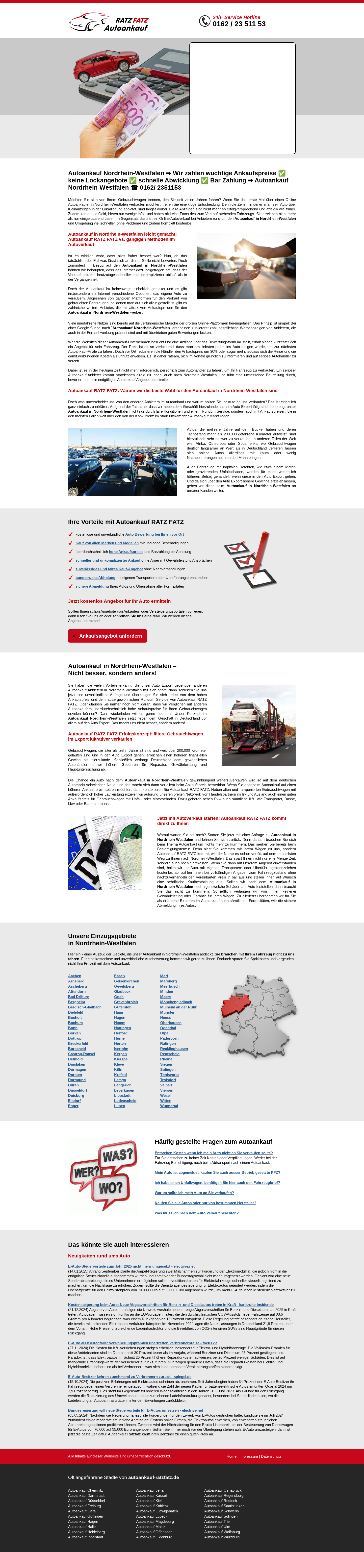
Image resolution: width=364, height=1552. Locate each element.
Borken (74, 1033)
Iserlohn (121, 1049)
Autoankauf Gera (82, 1511)
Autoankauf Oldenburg (154, 1537)
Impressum (248, 1456)
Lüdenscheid (125, 1101)
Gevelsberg (124, 986)
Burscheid (77, 1049)
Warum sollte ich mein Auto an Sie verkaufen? (194, 1193)
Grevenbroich (126, 1002)
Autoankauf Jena (149, 1490)
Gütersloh (122, 1007)
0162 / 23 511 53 (239, 24)
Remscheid (170, 1054)
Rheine (166, 1059)
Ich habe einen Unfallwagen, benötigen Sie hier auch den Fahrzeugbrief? (217, 1182)
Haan (118, 1012)
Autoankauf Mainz (150, 1527)
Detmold (75, 1059)
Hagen (119, 1017)
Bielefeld (75, 1012)
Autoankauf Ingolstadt (85, 1537)
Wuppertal (169, 1106)
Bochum (75, 1023)
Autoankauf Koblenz (152, 1506)
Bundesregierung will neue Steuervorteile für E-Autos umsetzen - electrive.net (135, 1410)
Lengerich (122, 1085)
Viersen (166, 1090)
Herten (120, 1043)
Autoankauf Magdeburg (155, 1521)
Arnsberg (76, 981)
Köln (118, 1069)
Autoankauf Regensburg (223, 1495)
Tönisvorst (169, 1075)
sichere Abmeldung (92, 586)
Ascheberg (77, 986)
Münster (167, 1012)
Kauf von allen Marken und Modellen (107, 543)
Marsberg (168, 981)
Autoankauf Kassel (151, 1495)
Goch (119, 997)
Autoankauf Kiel (148, 1501)
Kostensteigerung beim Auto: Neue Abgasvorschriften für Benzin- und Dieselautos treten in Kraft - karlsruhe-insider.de (171, 1304)
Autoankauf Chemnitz (85, 1490)
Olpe (164, 1033)
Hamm (119, 1023)
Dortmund (77, 1080)
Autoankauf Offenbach (154, 1532)
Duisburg (76, 1095)
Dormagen (77, 1069)
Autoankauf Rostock (220, 1501)
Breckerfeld (78, 1043)
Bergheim (76, 1002)
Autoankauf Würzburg (221, 1537)
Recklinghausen (174, 1049)
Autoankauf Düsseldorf (86, 1501)
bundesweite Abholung (95, 578)
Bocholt (75, 1017)
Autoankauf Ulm (217, 1527)
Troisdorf (168, 1080)
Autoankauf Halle (82, 1527)
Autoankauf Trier (217, 1521)
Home (231, 1456)
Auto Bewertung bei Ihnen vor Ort (154, 534)
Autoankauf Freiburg (84, 1506)
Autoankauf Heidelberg (86, 1532)
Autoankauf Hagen (83, 1521)
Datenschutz (271, 1456)
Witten (165, 1101)
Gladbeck (122, 991)
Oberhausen (171, 1023)
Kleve (119, 1064)
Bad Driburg (78, 997)
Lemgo (120, 1080)
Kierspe (121, 1059)
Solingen (168, 1069)
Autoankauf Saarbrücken (224, 1506)
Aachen (74, 976)
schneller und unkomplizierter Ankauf (108, 560)
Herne (119, 1038)
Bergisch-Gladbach (85, 1007)
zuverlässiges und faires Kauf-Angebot (109, 569)
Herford (121, 1033)
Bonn (73, 1028)
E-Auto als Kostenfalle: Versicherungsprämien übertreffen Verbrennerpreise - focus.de (142, 1343)
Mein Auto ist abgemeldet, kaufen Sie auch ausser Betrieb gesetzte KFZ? (217, 1172)
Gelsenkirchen (126, 981)
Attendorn (77, 991)
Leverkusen (124, 1090)
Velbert (166, 1085)
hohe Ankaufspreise (126, 552)
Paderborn (169, 1038)
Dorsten (75, 1075)
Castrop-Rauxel (81, 1054)
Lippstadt (122, 1095)
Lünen (119, 1106)
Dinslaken (76, 1064)
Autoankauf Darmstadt (86, 1495)
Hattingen (122, 1028)
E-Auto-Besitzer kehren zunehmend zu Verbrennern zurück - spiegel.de (129, 1377)
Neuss (165, 1017)
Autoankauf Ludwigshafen (157, 1511)
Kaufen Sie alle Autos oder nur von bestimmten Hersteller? (205, 1203)
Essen (119, 976)
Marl (164, 976)
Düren (73, 1085)
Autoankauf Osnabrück (223, 1490)
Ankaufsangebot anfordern (110, 636)
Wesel (165, 1095)
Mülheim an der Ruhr (178, 1007)
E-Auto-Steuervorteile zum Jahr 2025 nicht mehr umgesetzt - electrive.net (131, 1266)
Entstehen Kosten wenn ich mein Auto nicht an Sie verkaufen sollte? (214, 1153)
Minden (166, 991)
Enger (73, 1106)
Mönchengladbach (176, 1002)
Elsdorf (74, 1101)
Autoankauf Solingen (220, 1516)
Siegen (166, 1064)
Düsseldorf (77, 1090)
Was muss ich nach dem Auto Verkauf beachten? (197, 1213)
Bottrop (74, 1038)
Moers (165, 997)
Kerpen (120, 1054)
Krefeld (120, 1075)
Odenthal (168, 1028)
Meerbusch (170, 986)
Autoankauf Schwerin (221, 1511)
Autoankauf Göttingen (85, 1516)
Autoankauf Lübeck (151, 1516)
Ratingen (168, 1043)
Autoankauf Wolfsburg (222, 1532)
